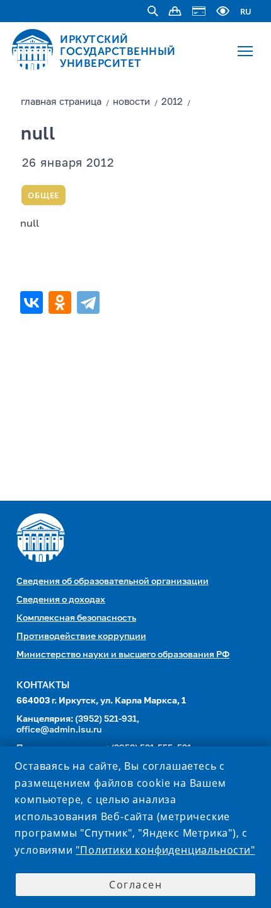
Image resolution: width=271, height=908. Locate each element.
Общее (43, 195)
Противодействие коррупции (81, 636)
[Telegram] (90, 302)
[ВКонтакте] (33, 302)
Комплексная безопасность (76, 618)
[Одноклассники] (61, 302)
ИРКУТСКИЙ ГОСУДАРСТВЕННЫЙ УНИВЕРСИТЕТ (118, 51)
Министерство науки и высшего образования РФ (122, 654)
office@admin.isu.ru (58, 730)
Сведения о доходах (60, 599)
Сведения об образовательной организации (112, 581)
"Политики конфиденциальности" (165, 850)
